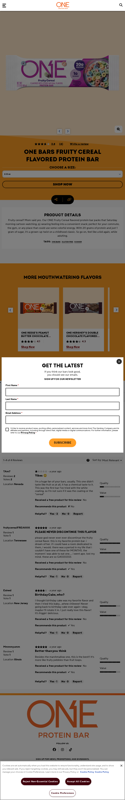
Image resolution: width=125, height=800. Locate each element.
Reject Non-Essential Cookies (40, 781)
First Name (12, 385)
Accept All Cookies (78, 781)
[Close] (121, 765)
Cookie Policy (87, 772)
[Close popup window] (119, 361)
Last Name (12, 399)
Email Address (14, 413)
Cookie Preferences (62, 793)
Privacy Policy (28, 433)
